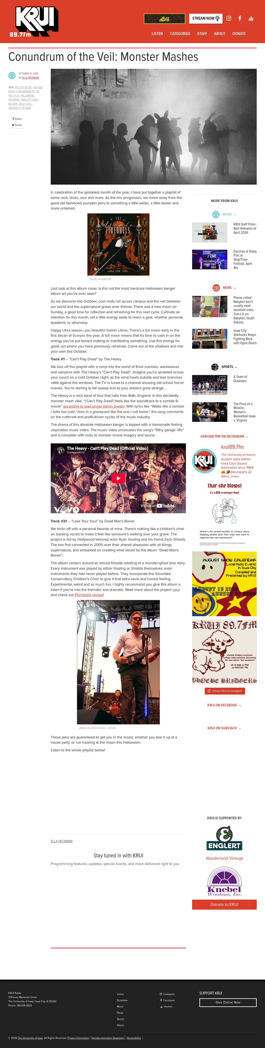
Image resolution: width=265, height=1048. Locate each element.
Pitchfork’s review (89, 595)
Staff (202, 34)
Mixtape (13, 104)
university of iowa (19, 108)
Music (120, 1006)
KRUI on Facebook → (224, 705)
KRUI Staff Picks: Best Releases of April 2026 (245, 228)
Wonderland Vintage (224, 858)
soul (29, 104)
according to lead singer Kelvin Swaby (93, 406)
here (176, 589)
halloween (27, 96)
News (120, 1012)
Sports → (230, 367)
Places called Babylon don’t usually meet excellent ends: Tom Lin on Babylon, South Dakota (244, 310)
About (219, 34)
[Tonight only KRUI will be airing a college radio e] (224, 652)
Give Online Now (228, 1002)
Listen (157, 34)
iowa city (25, 100)
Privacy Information (78, 1038)
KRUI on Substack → (224, 728)
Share (18, 119)
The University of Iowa (30, 1038)
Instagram (169, 994)
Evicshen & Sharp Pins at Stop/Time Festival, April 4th (245, 259)
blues (28, 87)
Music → (230, 214)
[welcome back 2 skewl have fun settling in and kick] (224, 584)
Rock (22, 104)
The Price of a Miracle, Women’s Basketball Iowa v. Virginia (244, 412)
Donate (239, 34)
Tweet (18, 125)
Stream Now (203, 18)
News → (229, 288)
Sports (120, 1019)
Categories (180, 34)
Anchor (168, 1006)
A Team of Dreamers (240, 379)
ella (16, 96)
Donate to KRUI (224, 904)
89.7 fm (19, 87)
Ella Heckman (30, 78)
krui (35, 100)
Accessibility (134, 1038)
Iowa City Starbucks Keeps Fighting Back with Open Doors (245, 336)
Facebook (169, 1000)
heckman (13, 100)
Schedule (122, 1000)
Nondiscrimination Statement (108, 1038)
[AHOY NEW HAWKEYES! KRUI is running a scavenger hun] (224, 516)
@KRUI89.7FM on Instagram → (224, 436)
